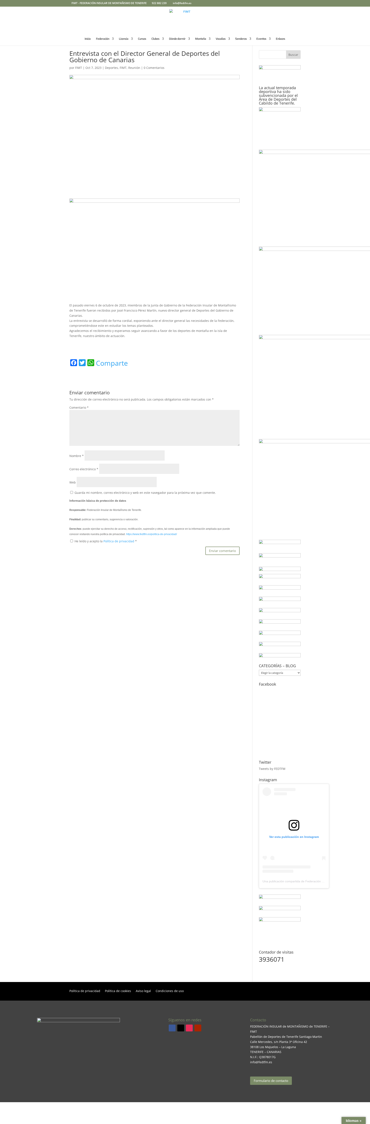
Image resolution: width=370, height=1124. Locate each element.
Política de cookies (118, 991)
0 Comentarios (154, 68)
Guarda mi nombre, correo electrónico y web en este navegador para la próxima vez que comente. (145, 493)
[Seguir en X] (180, 1028)
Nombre (76, 456)
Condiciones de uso (170, 991)
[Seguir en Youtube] (197, 1028)
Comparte (112, 363)
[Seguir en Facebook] (172, 1028)
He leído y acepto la (106, 541)
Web (72, 482)
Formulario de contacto (271, 1080)
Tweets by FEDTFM (272, 769)
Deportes (111, 68)
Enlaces (280, 39)
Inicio (88, 39)
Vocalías (220, 39)
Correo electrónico (83, 469)
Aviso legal (143, 991)
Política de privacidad (119, 541)
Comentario (79, 407)
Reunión (134, 68)
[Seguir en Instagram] (189, 1028)
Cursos (142, 39)
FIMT (78, 68)
